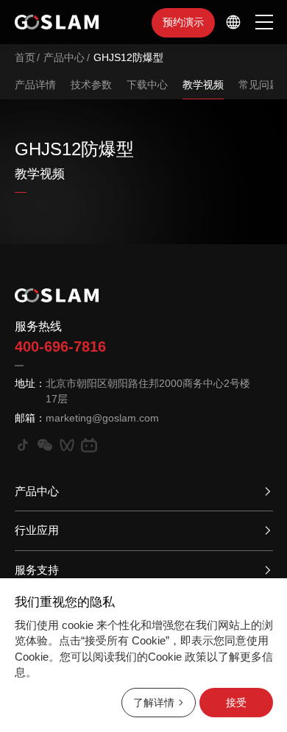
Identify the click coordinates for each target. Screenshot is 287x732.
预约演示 (183, 22)
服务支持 (37, 570)
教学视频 (203, 84)
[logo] (57, 22)
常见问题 (259, 84)
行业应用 (37, 530)
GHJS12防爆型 (128, 57)
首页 (25, 57)
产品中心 (64, 57)
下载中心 (147, 84)
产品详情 (35, 84)
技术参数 (91, 84)
